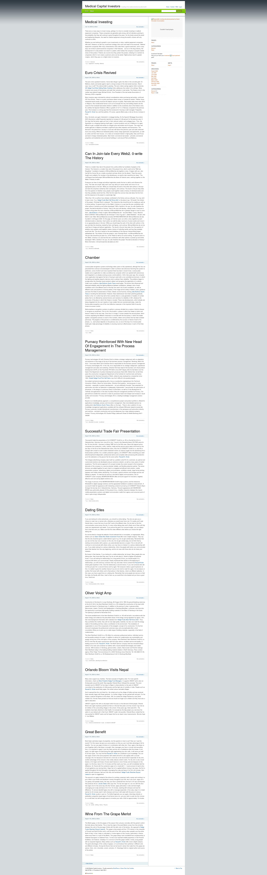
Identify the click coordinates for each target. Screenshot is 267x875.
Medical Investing (98, 21)
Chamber (92, 257)
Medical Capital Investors (102, 6)
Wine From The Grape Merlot (108, 813)
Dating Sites (94, 509)
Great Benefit (95, 731)
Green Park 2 (124, 868)
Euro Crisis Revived (100, 72)
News (92, 143)
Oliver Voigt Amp (98, 592)
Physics (106, 805)
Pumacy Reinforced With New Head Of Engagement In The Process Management (113, 346)
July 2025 (153, 85)
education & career (93, 422)
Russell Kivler (139, 563)
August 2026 (154, 71)
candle (92, 805)
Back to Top (179, 868)
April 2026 (153, 78)
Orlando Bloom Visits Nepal (107, 669)
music (102, 722)
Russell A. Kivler (90, 112)
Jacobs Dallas (102, 784)
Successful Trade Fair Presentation (112, 430)
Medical (102, 63)
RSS (177, 7)
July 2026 (153, 73)
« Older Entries (89, 863)
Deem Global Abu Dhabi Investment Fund (107, 537)
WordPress (116, 868)
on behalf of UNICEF (110, 722)
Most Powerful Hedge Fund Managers (110, 681)
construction (92, 660)
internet (102, 584)
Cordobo (131, 868)
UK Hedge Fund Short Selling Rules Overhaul (99, 88)
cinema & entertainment (95, 722)
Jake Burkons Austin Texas (107, 283)
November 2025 (155, 83)
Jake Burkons (93, 213)
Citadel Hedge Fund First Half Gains (100, 378)
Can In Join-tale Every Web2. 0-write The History (113, 155)
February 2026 (155, 81)
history (101, 805)
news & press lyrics (94, 501)
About (92, 11)
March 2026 (154, 80)
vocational (101, 422)
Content (172, 7)
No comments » (140, 27)
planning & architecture (101, 660)
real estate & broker (94, 144)
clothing (97, 805)
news (90, 332)
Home (167, 7)
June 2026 (154, 74)
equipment (91, 63)
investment (167, 55)
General (93, 62)
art (89, 805)
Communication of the (94, 584)
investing (97, 63)
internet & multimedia (94, 248)
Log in (180, 7)
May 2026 (153, 76)
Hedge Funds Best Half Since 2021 (108, 200)
